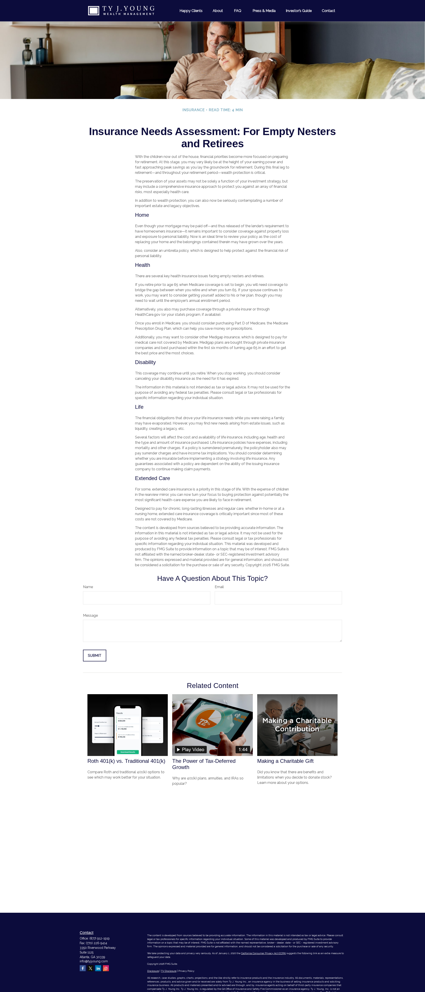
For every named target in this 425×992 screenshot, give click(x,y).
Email (219, 587)
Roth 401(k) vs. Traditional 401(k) (126, 761)
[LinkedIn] (98, 968)
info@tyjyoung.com (94, 961)
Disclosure (153, 971)
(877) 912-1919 (99, 938)
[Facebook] (83, 968)
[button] (191, 11)
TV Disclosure (168, 971)
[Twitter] (90, 968)
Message (90, 615)
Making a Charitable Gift (285, 761)
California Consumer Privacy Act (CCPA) (263, 953)
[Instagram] (106, 968)
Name (88, 587)
